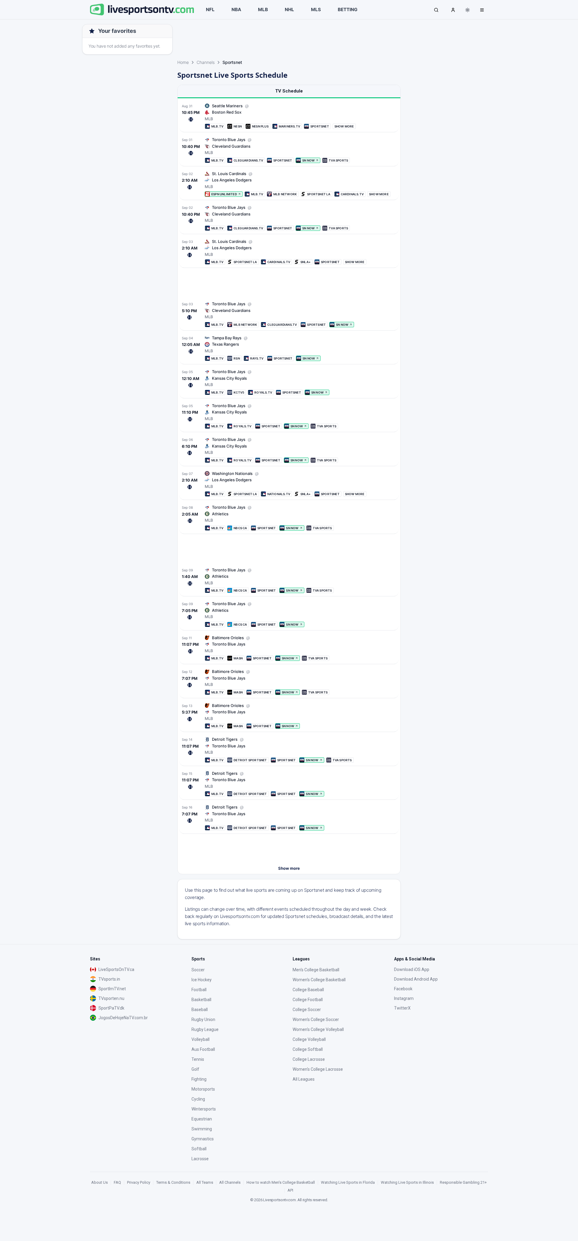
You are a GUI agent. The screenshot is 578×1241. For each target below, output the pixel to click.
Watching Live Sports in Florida (348, 1182)
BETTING (347, 9)
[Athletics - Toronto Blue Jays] (289, 517)
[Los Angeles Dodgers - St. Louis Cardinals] (289, 184)
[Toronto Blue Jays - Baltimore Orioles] (289, 648)
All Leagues (304, 1079)
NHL (289, 9)
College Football (308, 999)
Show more (289, 868)
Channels (206, 62)
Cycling (198, 1099)
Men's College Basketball (316, 969)
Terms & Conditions (173, 1182)
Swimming (201, 1128)
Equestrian (201, 1119)
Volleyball (200, 1039)
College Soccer (307, 1009)
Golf (195, 1069)
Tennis (197, 1059)
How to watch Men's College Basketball (281, 1182)
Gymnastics (202, 1138)
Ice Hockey (201, 979)
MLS (316, 9)
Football (199, 989)
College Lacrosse (309, 1059)
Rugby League (205, 1029)
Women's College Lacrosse (318, 1069)
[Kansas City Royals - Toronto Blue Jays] (289, 382)
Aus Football (203, 1049)
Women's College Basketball (319, 979)
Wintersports (203, 1109)
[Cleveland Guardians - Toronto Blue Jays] (289, 150)
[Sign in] (453, 10)
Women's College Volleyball (318, 1029)
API (290, 1190)
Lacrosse (200, 1158)
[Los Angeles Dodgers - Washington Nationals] (289, 484)
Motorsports (203, 1089)
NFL (210, 9)
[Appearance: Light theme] (467, 10)
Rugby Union (203, 1019)
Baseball (199, 1009)
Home (183, 62)
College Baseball (308, 989)
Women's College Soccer (316, 1019)
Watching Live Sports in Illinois (407, 1182)
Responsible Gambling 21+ (463, 1182)
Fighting (199, 1079)
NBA (236, 9)
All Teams (204, 1182)
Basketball (201, 999)
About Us (99, 1182)
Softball (199, 1148)
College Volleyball (309, 1039)
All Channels (230, 1182)
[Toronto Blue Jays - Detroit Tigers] (289, 750)
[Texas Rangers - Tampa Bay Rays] (289, 348)
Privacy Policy (138, 1182)
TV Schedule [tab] (289, 91)
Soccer (198, 969)
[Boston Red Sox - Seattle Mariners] (289, 116)
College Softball (308, 1049)
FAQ (117, 1182)
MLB (263, 9)
